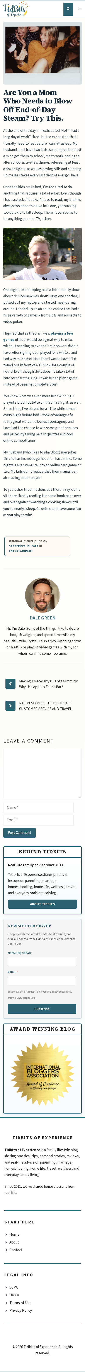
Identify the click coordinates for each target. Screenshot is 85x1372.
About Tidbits (42, 904)
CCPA (13, 1287)
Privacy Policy (20, 1310)
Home (14, 1234)
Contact (15, 1250)
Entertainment (21, 551)
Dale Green (43, 617)
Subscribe (42, 1009)
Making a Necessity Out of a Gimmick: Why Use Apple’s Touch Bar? (48, 684)
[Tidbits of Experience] (16, 9)
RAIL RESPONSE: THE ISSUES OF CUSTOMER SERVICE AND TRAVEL (45, 706)
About (14, 1242)
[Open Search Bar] (68, 9)
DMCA (14, 1295)
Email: (13, 972)
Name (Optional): (20, 953)
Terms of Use (20, 1303)
